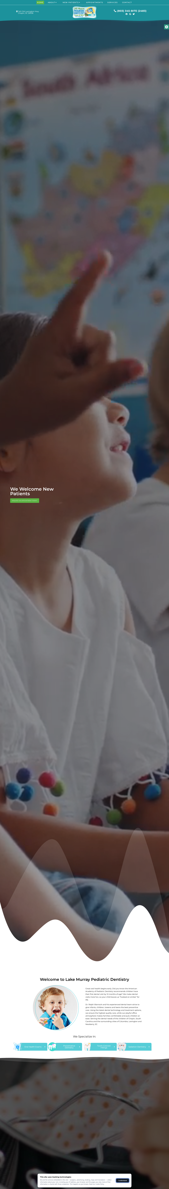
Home (40, 2)
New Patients (71, 2)
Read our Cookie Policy (96, 1184)
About (51, 2)
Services (112, 2)
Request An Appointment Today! (24, 500)
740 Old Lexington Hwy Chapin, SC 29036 (28, 12)
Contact (127, 2)
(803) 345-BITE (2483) (132, 10)
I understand (122, 1180)
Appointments (94, 2)
